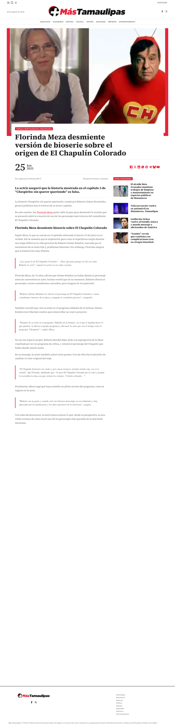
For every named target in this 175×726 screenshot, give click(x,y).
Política (80, 22)
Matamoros (58, 22)
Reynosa (70, 22)
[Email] (158, 167)
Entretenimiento (127, 22)
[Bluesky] (154, 167)
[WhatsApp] (143, 167)
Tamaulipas (45, 22)
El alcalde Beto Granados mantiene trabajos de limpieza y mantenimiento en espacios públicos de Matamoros (142, 191)
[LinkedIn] (139, 167)
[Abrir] (8, 2)
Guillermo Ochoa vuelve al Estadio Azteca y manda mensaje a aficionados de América (144, 223)
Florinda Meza (45, 212)
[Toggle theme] (15, 2)
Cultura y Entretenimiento (27, 128)
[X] (135, 167)
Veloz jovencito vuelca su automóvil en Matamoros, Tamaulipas (144, 208)
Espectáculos (46, 128)
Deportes (112, 22)
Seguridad (101, 22)
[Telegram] (150, 167)
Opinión (90, 22)
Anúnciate (162, 3)
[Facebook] (131, 167)
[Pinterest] (146, 167)
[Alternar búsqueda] (12, 2)
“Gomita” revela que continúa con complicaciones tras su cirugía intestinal (142, 238)
